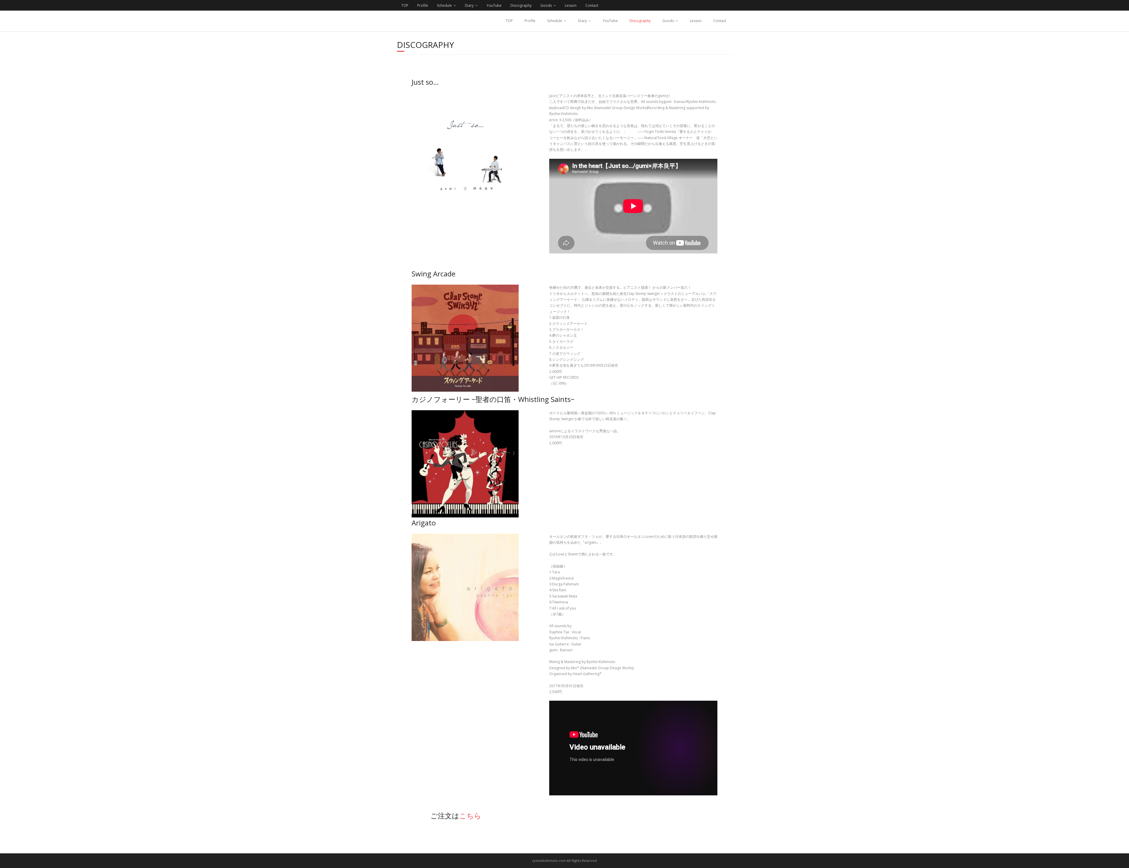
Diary (469, 5)
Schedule (444, 5)
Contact (591, 5)
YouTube (494, 5)
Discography (521, 5)
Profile (422, 5)
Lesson (571, 5)
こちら (470, 815)
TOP (404, 5)
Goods (546, 5)
